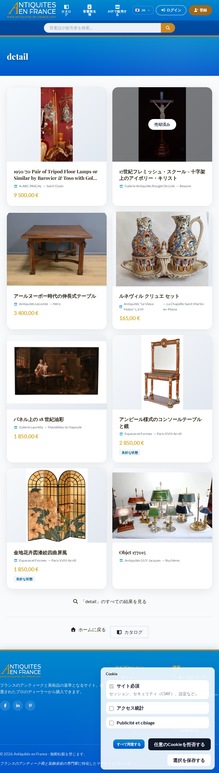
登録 (203, 10)
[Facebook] (5, 706)
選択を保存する (189, 760)
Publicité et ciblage (136, 722)
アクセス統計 (130, 708)
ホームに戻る (92, 629)
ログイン (174, 10)
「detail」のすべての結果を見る (114, 601)
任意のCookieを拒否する (179, 744)
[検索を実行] (168, 28)
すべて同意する (129, 744)
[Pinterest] (30, 706)
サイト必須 (128, 685)
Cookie (111, 674)
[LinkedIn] (18, 706)
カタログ (133, 632)
